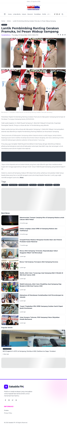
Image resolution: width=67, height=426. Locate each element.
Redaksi (6, 410)
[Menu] (4, 14)
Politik (44, 14)
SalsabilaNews (5, 35)
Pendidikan (37, 14)
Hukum (24, 14)
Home (10, 14)
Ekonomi (30, 14)
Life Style (50, 14)
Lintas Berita (17, 14)
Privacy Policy (8, 413)
